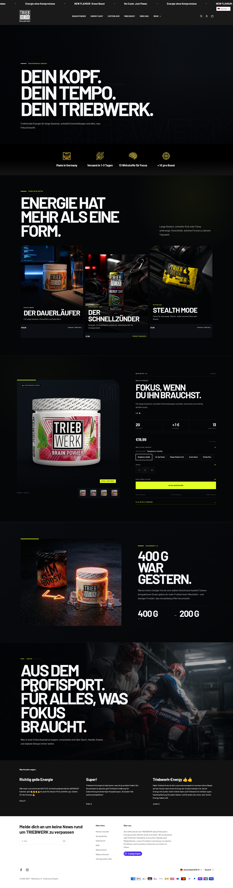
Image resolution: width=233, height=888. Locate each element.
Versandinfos (101, 836)
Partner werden (102, 831)
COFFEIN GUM (113, 16)
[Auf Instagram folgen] (27, 870)
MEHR (156, 16)
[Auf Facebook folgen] (21, 870)
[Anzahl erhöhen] (151, 470)
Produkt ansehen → (75, 327)
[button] (223, 9)
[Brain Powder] (83, 493)
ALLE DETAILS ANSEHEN (176, 502)
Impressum (100, 840)
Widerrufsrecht (102, 854)
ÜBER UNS (144, 16)
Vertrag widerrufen (104, 859)
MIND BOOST (129, 16)
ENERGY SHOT (97, 16)
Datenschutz (101, 850)
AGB (97, 845)
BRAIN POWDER (79, 16)
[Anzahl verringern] (139, 470)
